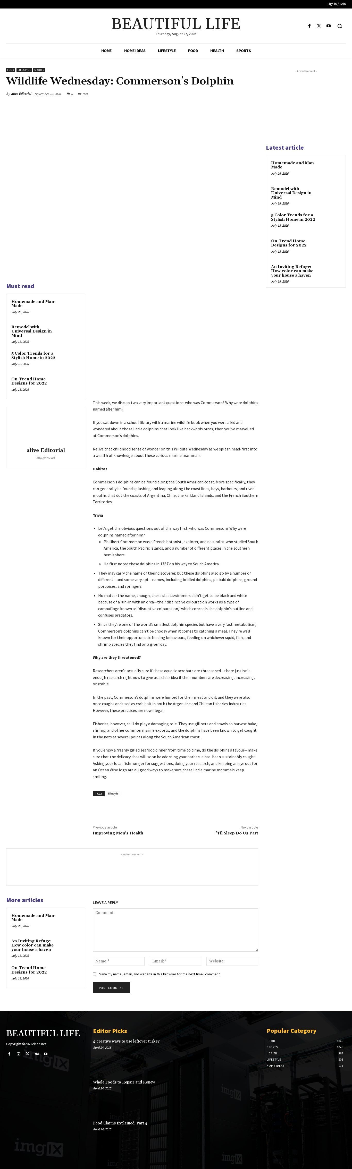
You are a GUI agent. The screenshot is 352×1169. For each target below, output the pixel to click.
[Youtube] (328, 26)
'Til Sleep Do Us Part (237, 833)
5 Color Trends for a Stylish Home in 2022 (33, 355)
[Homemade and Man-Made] (71, 308)
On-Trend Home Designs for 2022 (29, 381)
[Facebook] (309, 26)
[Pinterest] (229, 94)
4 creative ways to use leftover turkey (126, 1041)
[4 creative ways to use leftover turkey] (242, 1055)
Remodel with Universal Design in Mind (31, 331)
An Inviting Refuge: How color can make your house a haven (32, 945)
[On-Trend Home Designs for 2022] (71, 385)
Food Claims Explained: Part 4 (120, 1123)
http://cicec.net (45, 458)
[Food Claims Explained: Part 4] (242, 1137)
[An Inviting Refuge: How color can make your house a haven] (71, 947)
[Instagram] (18, 1054)
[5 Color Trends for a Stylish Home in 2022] (71, 359)
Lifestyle (24, 70)
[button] (339, 26)
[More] (252, 94)
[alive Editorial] (45, 428)
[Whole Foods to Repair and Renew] (242, 1096)
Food (10, 70)
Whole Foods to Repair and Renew (124, 1082)
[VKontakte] (36, 1054)
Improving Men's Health (118, 833)
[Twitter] (319, 26)
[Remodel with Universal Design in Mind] (71, 333)
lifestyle (113, 794)
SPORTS (39, 70)
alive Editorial (21, 93)
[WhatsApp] (241, 94)
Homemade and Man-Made (33, 304)
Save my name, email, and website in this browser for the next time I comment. (160, 974)
